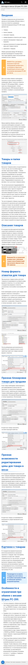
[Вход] (25, 2)
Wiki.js (4, 663)
